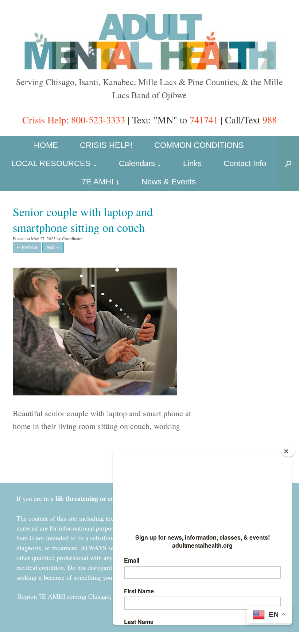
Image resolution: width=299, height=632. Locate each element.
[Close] (288, 451)
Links (192, 163)
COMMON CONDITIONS (199, 145)
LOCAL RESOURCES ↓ (54, 163)
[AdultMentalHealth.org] (149, 41)
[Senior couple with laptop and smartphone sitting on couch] (95, 392)
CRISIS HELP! (106, 145)
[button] (288, 163)
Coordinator (72, 238)
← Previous (27, 247)
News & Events (168, 181)
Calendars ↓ (140, 163)
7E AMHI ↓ (101, 181)
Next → (53, 247)
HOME (46, 145)
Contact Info (245, 163)
